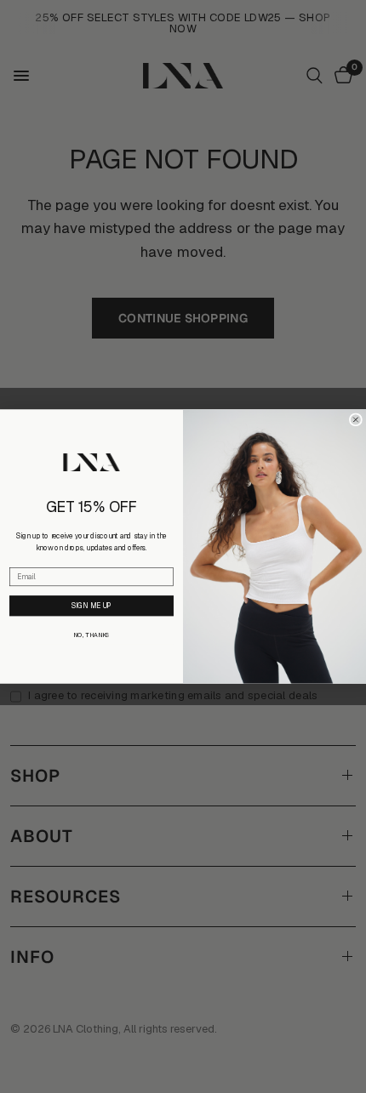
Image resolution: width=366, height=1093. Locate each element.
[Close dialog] (355, 419)
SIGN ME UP (91, 605)
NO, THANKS (91, 635)
